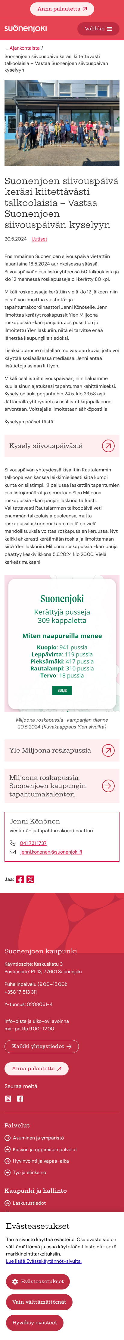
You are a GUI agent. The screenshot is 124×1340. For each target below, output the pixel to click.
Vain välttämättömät (39, 1302)
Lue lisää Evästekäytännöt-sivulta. (44, 1261)
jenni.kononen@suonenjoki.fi (51, 852)
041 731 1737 (33, 843)
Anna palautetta (59, 9)
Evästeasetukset (42, 1281)
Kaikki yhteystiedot (38, 1046)
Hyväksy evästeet (34, 1323)
